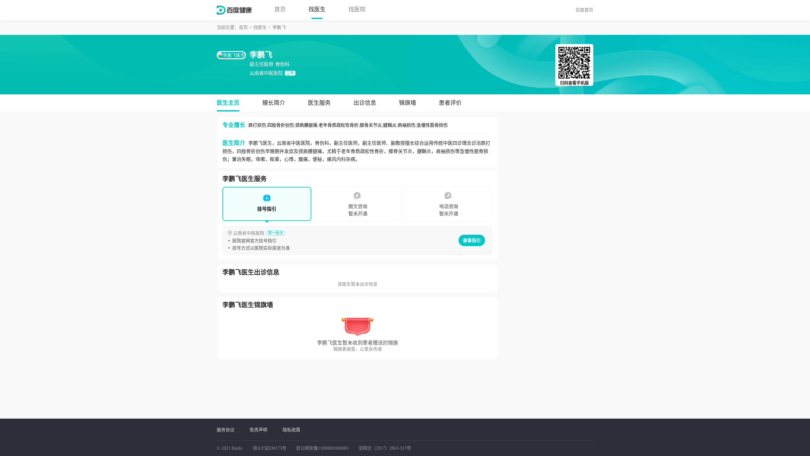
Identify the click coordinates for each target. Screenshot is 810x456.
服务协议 (225, 429)
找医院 (356, 9)
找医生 (317, 9)
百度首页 (584, 9)
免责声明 (258, 429)
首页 (280, 9)
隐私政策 (291, 429)
